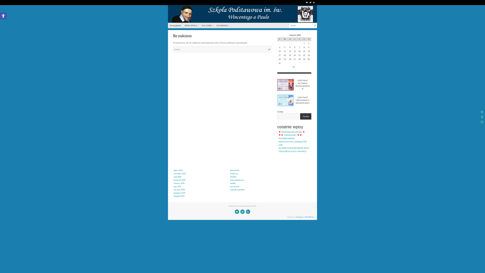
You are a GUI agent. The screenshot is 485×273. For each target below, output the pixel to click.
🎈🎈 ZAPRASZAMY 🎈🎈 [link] (290, 135)
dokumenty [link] (234, 170)
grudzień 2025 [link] (179, 193)
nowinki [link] (233, 177)
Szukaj (280, 112)
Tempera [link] (299, 217)
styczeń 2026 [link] (179, 190)
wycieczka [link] (234, 186)
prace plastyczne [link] (237, 180)
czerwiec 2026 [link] (180, 174)
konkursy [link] (234, 174)
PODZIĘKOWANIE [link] (286, 138)
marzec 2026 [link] (179, 183)
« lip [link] (293, 67)
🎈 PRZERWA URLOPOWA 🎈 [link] (291, 132)
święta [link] (232, 183)
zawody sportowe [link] (237, 190)
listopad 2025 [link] (179, 196)
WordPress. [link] (309, 217)
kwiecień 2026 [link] (179, 180)
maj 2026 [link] (177, 177)
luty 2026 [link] (177, 186)
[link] (3, 16)
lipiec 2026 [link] (178, 170)
